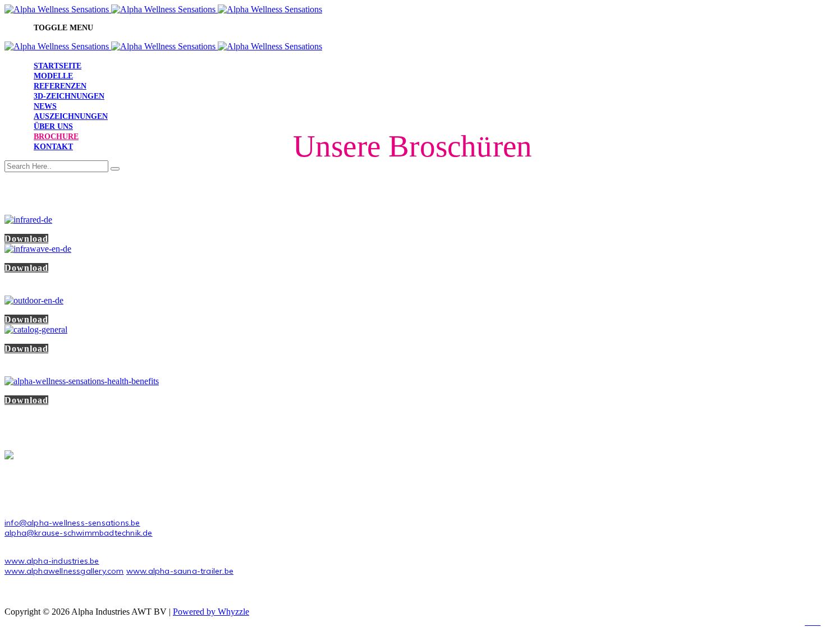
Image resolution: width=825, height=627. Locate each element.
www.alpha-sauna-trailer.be (179, 571)
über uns (53, 126)
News (45, 106)
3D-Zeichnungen (69, 96)
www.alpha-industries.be (51, 561)
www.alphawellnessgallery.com (64, 571)
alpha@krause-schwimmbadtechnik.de (78, 533)
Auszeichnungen (71, 116)
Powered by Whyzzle (211, 611)
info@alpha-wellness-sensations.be (72, 523)
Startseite (57, 66)
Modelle (53, 76)
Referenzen (60, 86)
